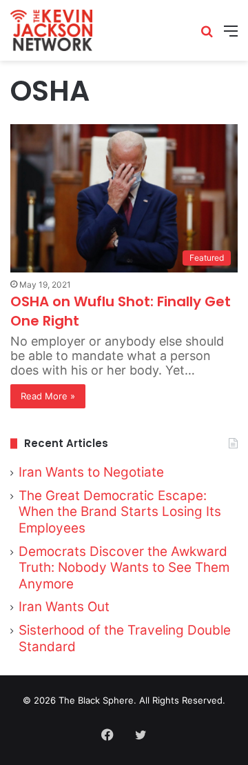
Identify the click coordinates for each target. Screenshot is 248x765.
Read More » (48, 395)
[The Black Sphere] (51, 30)
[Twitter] (140, 734)
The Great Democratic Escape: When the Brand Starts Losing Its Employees (120, 512)
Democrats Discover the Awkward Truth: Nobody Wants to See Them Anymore (124, 568)
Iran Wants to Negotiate (91, 472)
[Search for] (207, 35)
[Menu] (231, 35)
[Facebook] (107, 734)
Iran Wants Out (64, 607)
